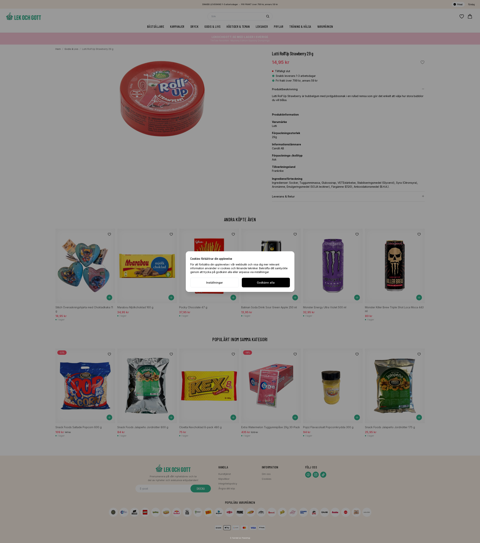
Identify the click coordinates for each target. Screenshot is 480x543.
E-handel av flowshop (240, 538)
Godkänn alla (266, 282)
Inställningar (214, 282)
